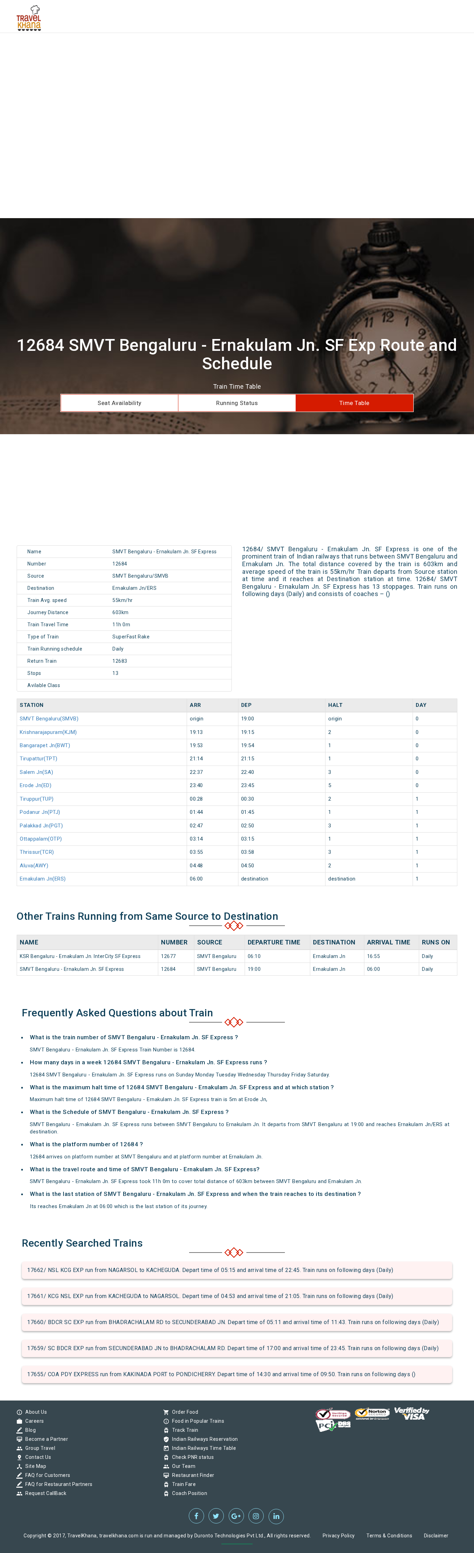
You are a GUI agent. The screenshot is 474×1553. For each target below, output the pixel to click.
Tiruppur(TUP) (37, 799)
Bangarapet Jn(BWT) (45, 745)
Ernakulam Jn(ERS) (43, 879)
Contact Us (36, 1457)
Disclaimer (436, 1535)
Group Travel (38, 1448)
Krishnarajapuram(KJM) (48, 732)
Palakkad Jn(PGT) (41, 826)
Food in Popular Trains (196, 1421)
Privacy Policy (339, 1535)
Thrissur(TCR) (37, 852)
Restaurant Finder (191, 1475)
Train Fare (182, 1484)
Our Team (182, 1466)
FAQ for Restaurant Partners (57, 1484)
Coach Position (188, 1493)
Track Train (183, 1430)
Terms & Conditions (389, 1535)
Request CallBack (44, 1493)
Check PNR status (191, 1457)
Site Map (34, 1466)
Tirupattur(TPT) (39, 758)
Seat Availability (120, 402)
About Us (34, 1412)
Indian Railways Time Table (202, 1448)
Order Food (183, 1412)
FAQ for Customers (46, 1475)
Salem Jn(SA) (36, 772)
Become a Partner (45, 1439)
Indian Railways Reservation (203, 1439)
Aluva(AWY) (34, 865)
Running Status (237, 402)
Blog (29, 1430)
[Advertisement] (208, 48)
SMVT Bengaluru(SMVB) (49, 719)
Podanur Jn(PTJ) (40, 812)
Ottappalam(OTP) (41, 839)
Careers (33, 1421)
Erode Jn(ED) (35, 785)
